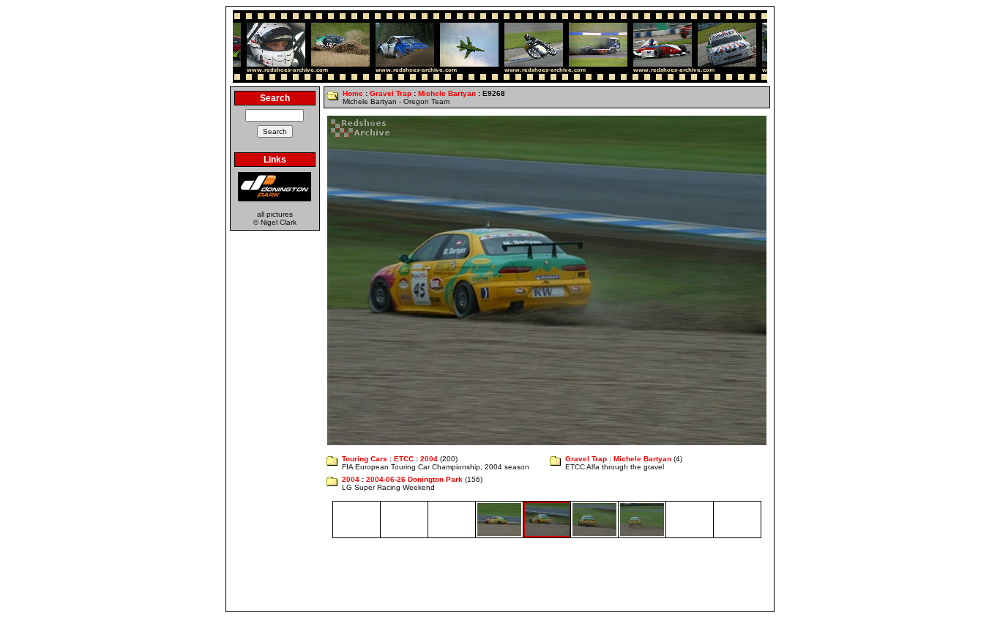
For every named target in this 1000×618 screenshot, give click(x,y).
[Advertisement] (500, 575)
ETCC (404, 459)
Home (353, 93)
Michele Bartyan (447, 93)
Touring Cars (364, 459)
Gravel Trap (390, 93)
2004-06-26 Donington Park (414, 479)
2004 (429, 459)
